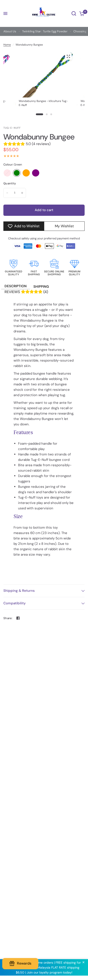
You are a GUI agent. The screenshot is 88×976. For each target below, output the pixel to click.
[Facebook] (18, 618)
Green (16, 173)
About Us (9, 31)
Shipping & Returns (19, 590)
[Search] (74, 13)
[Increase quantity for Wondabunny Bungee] (22, 193)
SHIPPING (41, 286)
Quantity (9, 183)
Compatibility (14, 603)
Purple (35, 173)
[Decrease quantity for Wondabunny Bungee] (7, 193)
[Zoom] (68, 56)
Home (7, 44)
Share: (8, 618)
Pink (7, 173)
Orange (26, 173)
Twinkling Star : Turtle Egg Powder (44, 31)
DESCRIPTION (16, 286)
